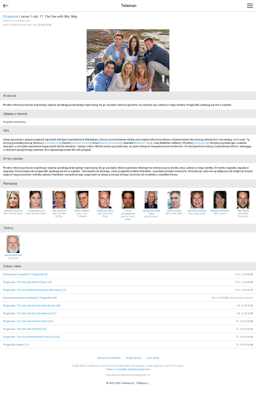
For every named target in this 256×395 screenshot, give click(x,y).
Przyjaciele (10, 16)
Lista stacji (152, 357)
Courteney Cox (51, 142)
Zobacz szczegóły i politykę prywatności (128, 369)
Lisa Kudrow (200, 142)
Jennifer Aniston (80, 142)
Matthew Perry (143, 142)
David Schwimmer (110, 142)
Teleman (128, 5)
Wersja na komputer (109, 357)
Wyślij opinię (133, 357)
